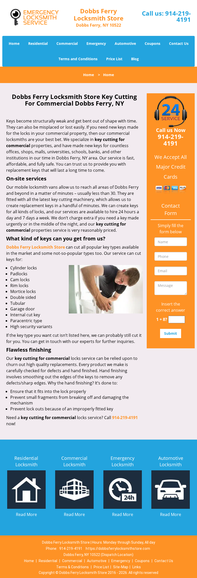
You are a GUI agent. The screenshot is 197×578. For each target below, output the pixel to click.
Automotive (125, 43)
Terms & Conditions (72, 567)
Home (14, 43)
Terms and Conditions (77, 58)
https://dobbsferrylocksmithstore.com (118, 548)
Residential (38, 43)
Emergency (96, 43)
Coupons (152, 43)
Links (136, 567)
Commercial (67, 43)
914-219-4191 (178, 16)
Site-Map (120, 567)
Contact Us (179, 43)
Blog (135, 58)
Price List (114, 58)
